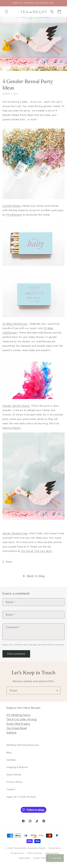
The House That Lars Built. (36, 551)
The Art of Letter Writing (22, 719)
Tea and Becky (20, 848)
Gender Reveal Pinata (15, 533)
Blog (9, 752)
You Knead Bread (17, 728)
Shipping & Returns (17, 767)
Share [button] (9, 561)
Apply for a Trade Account (21, 796)
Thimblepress (14, 214)
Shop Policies (14, 774)
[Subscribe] (56, 690)
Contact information (42, 858)
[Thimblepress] (33, 199)
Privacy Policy (14, 781)
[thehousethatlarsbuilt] (33, 519)
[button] (6, 11)
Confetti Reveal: (11, 205)
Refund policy (55, 848)
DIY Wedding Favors (19, 714)
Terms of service (34, 853)
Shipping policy (52, 853)
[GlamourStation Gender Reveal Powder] (33, 398)
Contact (11, 789)
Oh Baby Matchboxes (14, 323)
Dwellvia (11, 732)
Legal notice (24, 858)
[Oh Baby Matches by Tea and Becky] (33, 265)
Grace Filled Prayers (18, 723)
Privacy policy (17, 853)
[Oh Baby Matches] (33, 316)
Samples (11, 759)
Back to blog (36, 576)
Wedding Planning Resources (23, 744)
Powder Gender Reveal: (16, 405)
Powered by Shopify (36, 848)
